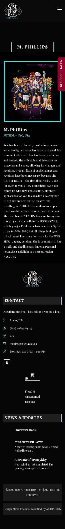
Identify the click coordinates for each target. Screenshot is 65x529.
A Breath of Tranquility (31, 459)
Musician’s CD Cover (29, 442)
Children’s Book (25, 430)
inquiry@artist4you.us (23, 343)
